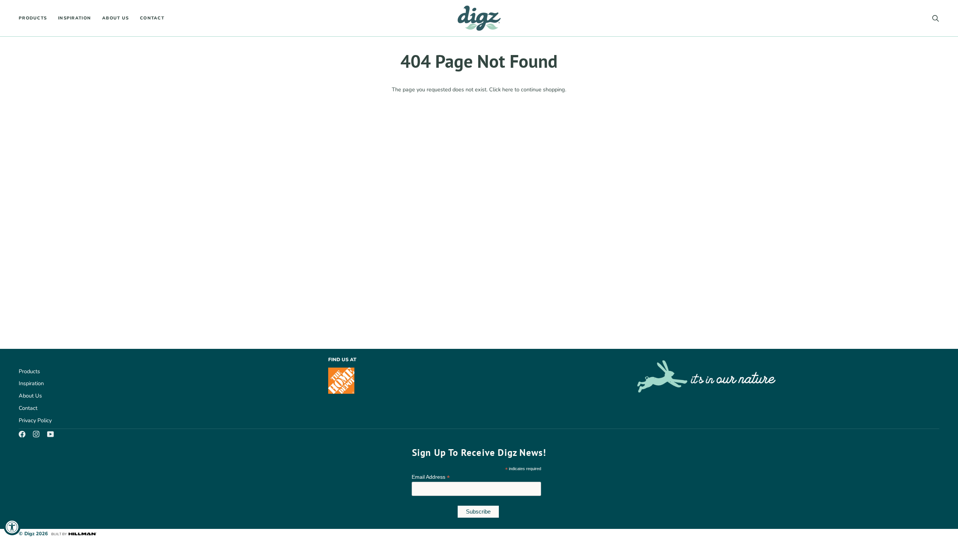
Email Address (431, 477)
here (507, 89)
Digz (29, 533)
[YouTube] (50, 434)
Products (29, 371)
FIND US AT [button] (342, 359)
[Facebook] (22, 434)
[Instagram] (36, 434)
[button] (35, 18)
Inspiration (31, 383)
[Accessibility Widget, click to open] (12, 526)
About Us (30, 395)
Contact (28, 408)
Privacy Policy (35, 420)
